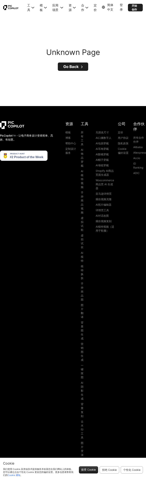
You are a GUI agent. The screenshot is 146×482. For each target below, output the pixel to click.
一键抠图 (82, 371)
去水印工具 (82, 429)
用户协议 (123, 137)
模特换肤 (82, 272)
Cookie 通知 (14, 475)
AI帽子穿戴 (102, 159)
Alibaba (138, 147)
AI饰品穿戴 (82, 157)
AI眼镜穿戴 (102, 154)
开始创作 (134, 7)
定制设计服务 (70, 150)
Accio (136, 158)
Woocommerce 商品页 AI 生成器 (105, 184)
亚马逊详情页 (104, 193)
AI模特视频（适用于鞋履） (105, 228)
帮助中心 (70, 143)
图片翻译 (82, 311)
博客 (68, 137)
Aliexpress (139, 152)
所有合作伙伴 (138, 139)
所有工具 (82, 138)
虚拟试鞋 (82, 223)
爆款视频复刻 (104, 221)
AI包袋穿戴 (102, 143)
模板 (68, 132)
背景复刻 (82, 410)
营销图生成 (82, 351)
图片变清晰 (82, 450)
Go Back (71, 66)
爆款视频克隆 (104, 199)
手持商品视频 (82, 202)
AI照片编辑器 (103, 204)
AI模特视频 (82, 179)
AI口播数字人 (103, 137)
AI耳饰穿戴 (102, 148)
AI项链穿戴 (102, 165)
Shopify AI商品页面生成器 (105, 172)
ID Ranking (138, 165)
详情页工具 (102, 210)
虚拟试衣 (82, 241)
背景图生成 (82, 330)
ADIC (136, 173)
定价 (95, 7)
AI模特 (82, 256)
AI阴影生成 (82, 390)
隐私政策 (123, 143)
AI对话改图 (102, 215)
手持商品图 (82, 291)
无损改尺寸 (102, 132)
